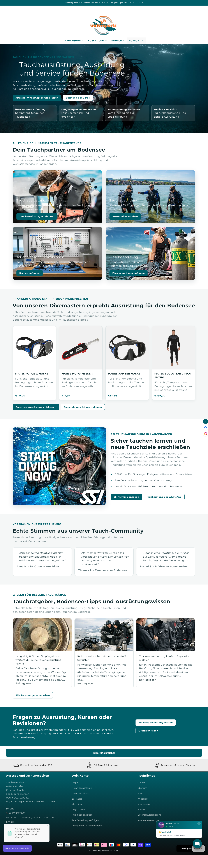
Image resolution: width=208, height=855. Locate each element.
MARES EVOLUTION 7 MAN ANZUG (172, 375)
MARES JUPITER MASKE (124, 373)
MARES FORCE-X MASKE (31, 373)
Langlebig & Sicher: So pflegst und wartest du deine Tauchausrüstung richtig (39, 660)
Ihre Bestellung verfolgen (85, 820)
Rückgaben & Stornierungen (87, 825)
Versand (141, 809)
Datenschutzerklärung (149, 814)
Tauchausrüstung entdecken (36, 216)
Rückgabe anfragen (82, 814)
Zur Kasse (77, 798)
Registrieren (78, 809)
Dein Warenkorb (80, 793)
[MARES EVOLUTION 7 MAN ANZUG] (173, 348)
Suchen (141, 782)
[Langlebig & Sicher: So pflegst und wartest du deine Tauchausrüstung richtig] (42, 634)
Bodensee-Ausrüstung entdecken (36, 407)
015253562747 (17, 813)
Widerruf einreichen (104, 752)
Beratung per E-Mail (78, 97)
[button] (9, 25)
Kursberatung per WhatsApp (164, 497)
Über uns (142, 788)
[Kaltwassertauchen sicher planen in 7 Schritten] (104, 634)
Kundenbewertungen (148, 820)
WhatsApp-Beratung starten (155, 722)
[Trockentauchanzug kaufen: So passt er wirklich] (165, 634)
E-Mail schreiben (148, 730)
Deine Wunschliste (82, 788)
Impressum (143, 804)
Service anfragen (29, 273)
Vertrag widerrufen (191, 848)
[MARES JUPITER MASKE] (127, 348)
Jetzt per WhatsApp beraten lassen (37, 97)
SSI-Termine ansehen (125, 216)
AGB (139, 793)
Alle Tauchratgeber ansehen (33, 695)
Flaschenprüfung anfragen (128, 273)
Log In (75, 782)
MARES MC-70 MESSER (77, 373)
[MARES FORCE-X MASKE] (34, 348)
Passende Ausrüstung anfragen (83, 407)
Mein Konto (78, 804)
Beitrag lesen (24, 683)
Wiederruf (142, 798)
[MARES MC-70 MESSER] (81, 348)
